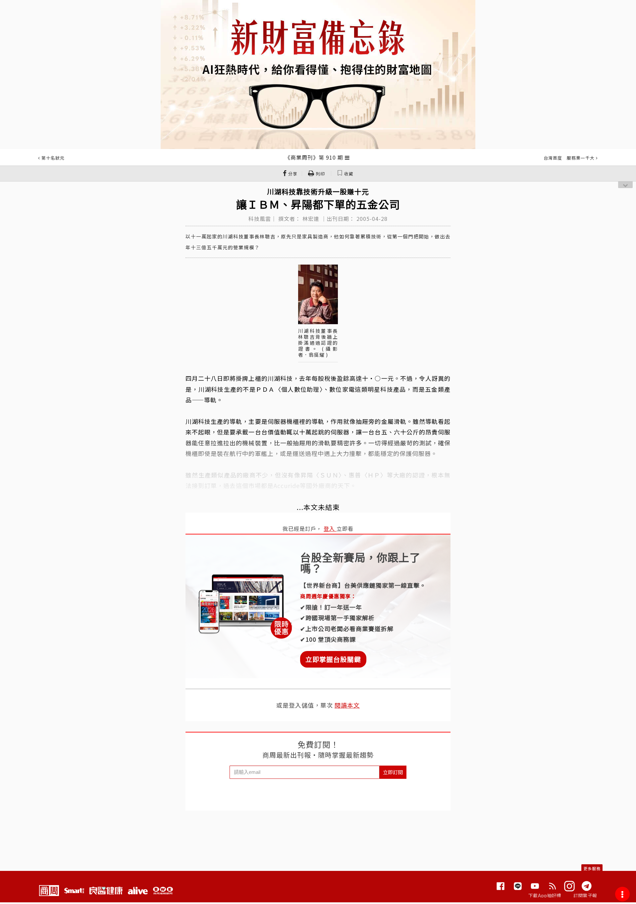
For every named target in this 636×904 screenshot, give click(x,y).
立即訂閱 (393, 772)
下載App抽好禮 (544, 895)
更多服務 (592, 868)
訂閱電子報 (585, 895)
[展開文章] (347, 157)
